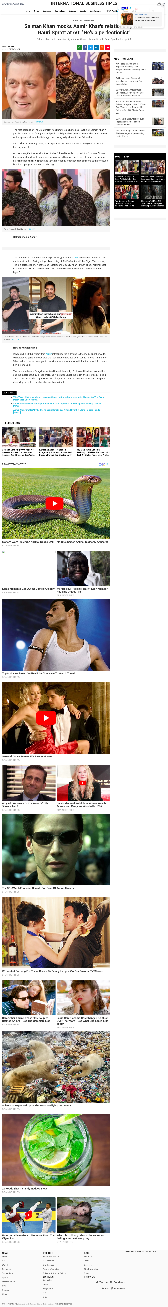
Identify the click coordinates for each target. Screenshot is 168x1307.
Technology (60, 11)
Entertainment (96, 11)
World (5, 1265)
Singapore (48, 1289)
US (3, 1261)
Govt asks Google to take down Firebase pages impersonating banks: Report (130, 133)
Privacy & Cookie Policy (54, 1273)
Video (5, 1294)
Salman (75, 257)
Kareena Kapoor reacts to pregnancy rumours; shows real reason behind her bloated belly (55, 452)
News (36, 11)
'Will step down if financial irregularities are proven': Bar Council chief (129, 81)
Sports (83, 11)
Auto (4, 1286)
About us (88, 1257)
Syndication (48, 1265)
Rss (106, 1288)
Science (72, 11)
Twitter (103, 1282)
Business (47, 11)
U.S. (45, 1297)
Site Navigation (91, 1269)
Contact (87, 1273)
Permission (48, 1261)
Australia (47, 1280)
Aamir (49, 354)
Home (27, 11)
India (4, 1257)
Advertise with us (51, 1257)
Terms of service (51, 1269)
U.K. (45, 1293)
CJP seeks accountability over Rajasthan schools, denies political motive (130, 122)
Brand (87, 1261)
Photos (5, 1290)
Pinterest (119, 1288)
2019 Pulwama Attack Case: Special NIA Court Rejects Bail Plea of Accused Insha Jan (129, 93)
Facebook (118, 1282)
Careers (88, 1265)
